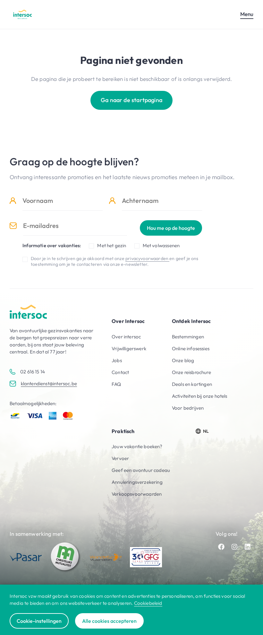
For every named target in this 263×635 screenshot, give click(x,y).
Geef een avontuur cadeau (141, 470)
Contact (120, 372)
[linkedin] (247, 546)
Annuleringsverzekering (137, 482)
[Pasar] (26, 557)
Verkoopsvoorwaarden (137, 494)
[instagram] (234, 546)
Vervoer (120, 458)
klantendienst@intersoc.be (49, 383)
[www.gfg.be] (146, 557)
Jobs (117, 360)
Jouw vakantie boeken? (137, 446)
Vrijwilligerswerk (129, 348)
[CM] (66, 557)
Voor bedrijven (188, 408)
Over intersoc (126, 337)
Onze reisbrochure (191, 372)
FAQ (116, 384)
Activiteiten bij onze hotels (199, 396)
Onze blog (183, 360)
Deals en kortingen (192, 384)
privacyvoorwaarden (147, 258)
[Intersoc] (22, 14)
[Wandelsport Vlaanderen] (106, 557)
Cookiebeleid (148, 603)
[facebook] (221, 546)
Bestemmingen (188, 337)
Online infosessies (190, 348)
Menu (246, 14)
